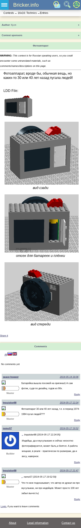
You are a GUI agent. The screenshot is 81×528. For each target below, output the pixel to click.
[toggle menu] (4, 5)
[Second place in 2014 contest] (2, 388)
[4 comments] (10, 354)
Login (3, 506)
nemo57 (7, 428)
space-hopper (11, 377)
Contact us (68, 523)
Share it (4, 335)
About (12, 523)
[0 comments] (15, 354)
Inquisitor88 (9, 402)
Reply (77, 394)
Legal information (37, 523)
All (6, 354)
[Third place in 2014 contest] (4, 388)
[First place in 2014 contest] (2, 414)
